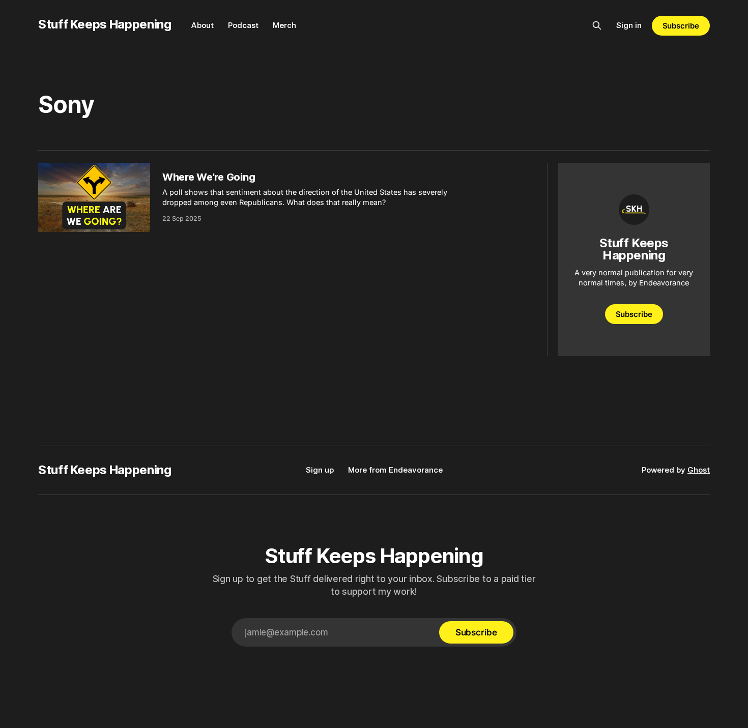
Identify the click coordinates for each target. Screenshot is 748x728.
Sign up (320, 470)
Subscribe (681, 26)
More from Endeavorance (395, 470)
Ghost (698, 470)
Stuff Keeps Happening (104, 24)
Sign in (629, 25)
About (202, 25)
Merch (284, 25)
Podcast (243, 25)
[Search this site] (597, 25)
